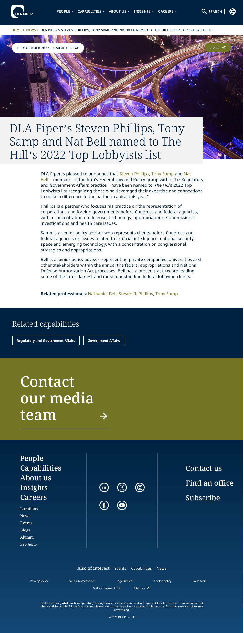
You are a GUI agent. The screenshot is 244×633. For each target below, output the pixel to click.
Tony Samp (162, 174)
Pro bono (28, 544)
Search (215, 11)
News (31, 30)
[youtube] (122, 505)
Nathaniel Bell (102, 293)
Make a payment (104, 588)
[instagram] (140, 487)
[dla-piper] (23, 11)
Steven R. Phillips (136, 293)
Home (16, 30)
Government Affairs (104, 340)
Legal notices (125, 581)
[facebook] (104, 505)
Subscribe (203, 497)
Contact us (204, 468)
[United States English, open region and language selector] (232, 11)
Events (26, 522)
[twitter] (122, 487)
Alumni (27, 537)
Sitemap (139, 588)
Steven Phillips (134, 174)
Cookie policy (162, 581)
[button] (64, 400)
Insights (142, 11)
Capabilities (89, 11)
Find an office (210, 483)
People (63, 11)
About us (118, 11)
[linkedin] (104, 487)
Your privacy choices (82, 581)
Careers (165, 11)
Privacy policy (39, 581)
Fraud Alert (199, 581)
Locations (29, 508)
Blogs (25, 530)
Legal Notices (128, 606)
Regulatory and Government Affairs (46, 340)
